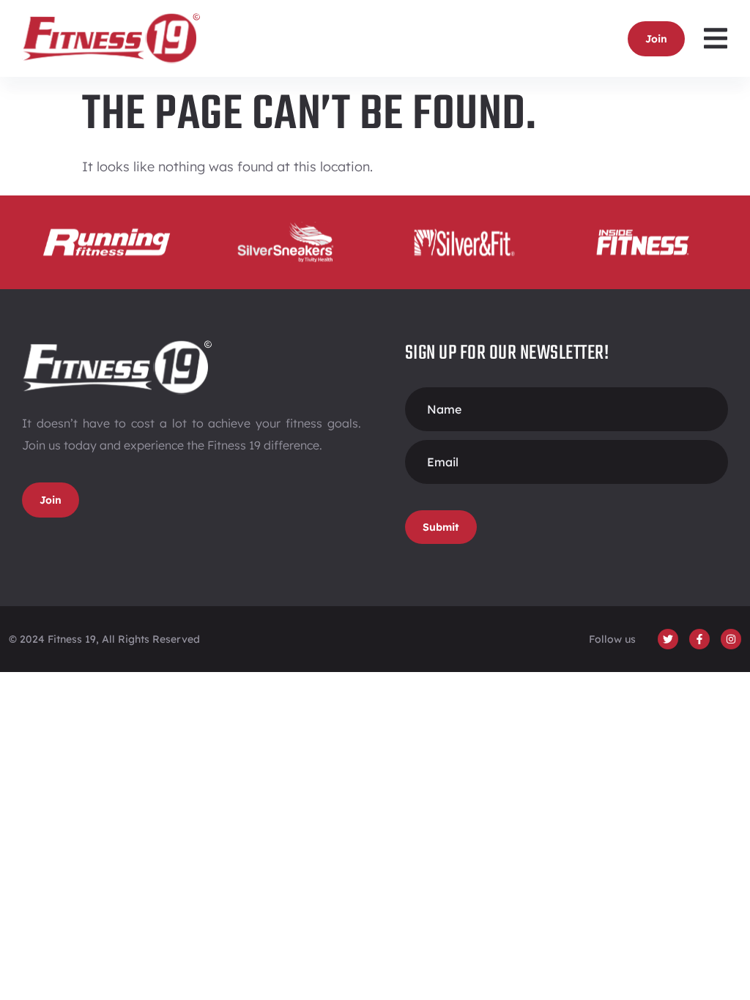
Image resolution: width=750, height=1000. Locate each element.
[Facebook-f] (699, 639)
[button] (715, 38)
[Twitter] (668, 639)
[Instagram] (731, 639)
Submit (441, 527)
